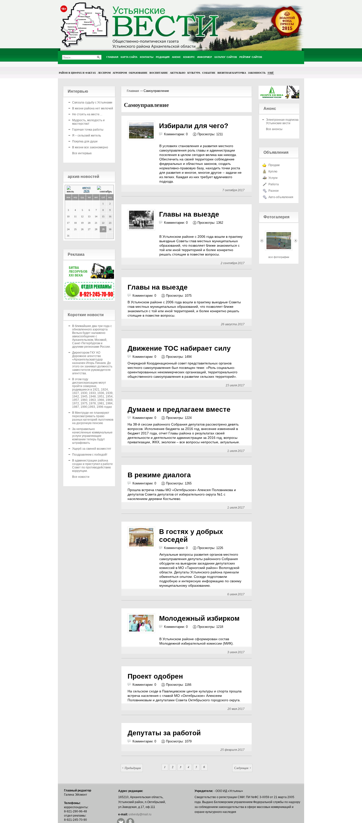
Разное (273, 190)
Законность (257, 72)
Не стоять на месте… (87, 114)
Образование (138, 72)
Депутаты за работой (164, 733)
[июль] (71, 189)
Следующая (241, 768)
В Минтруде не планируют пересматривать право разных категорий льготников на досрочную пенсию (92, 418)
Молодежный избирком (199, 618)
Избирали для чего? (193, 126)
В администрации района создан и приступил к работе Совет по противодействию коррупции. (92, 466)
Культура (193, 72)
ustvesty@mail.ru (140, 814)
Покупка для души (85, 141)
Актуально (177, 72)
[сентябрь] (104, 189)
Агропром (120, 72)
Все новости (80, 477)
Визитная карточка (231, 72)
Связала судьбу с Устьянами (92, 102)
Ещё (271, 72)
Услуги (273, 178)
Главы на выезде (189, 214)
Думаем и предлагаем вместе (179, 409)
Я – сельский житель (86, 135)
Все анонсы (274, 129)
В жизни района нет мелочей (92, 108)
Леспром (104, 72)
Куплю (272, 171)
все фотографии (278, 257)
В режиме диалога (159, 475)
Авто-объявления (280, 197)
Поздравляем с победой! (89, 454)
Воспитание (158, 72)
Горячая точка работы (87, 129)
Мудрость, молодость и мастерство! (88, 122)
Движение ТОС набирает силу (179, 348)
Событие (208, 72)
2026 (86, 191)
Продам (274, 165)
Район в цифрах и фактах (77, 72)
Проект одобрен (155, 676)
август (86, 187)
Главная (133, 91)
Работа (273, 184)
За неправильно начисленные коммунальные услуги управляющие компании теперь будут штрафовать (92, 436)
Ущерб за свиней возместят (91, 448)
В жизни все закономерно (90, 147)
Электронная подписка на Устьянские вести (284, 121)
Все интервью (82, 153)
